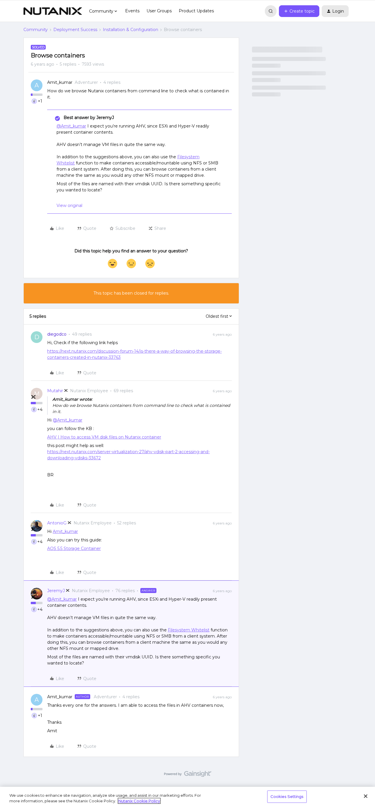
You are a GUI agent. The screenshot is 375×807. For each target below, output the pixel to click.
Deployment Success (75, 29)
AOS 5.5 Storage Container (74, 548)
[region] (187, 797)
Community (35, 29)
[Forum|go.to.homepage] (52, 11)
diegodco (57, 334)
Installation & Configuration (130, 29)
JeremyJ (56, 590)
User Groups (159, 10)
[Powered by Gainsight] (187, 775)
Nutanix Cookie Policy (139, 800)
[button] (299, 11)
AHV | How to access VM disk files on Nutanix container (104, 437)
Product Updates (196, 10)
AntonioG (57, 523)
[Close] (365, 796)
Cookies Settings (287, 796)
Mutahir (55, 390)
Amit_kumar (59, 82)
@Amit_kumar (71, 126)
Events (132, 10)
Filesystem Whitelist (188, 630)
